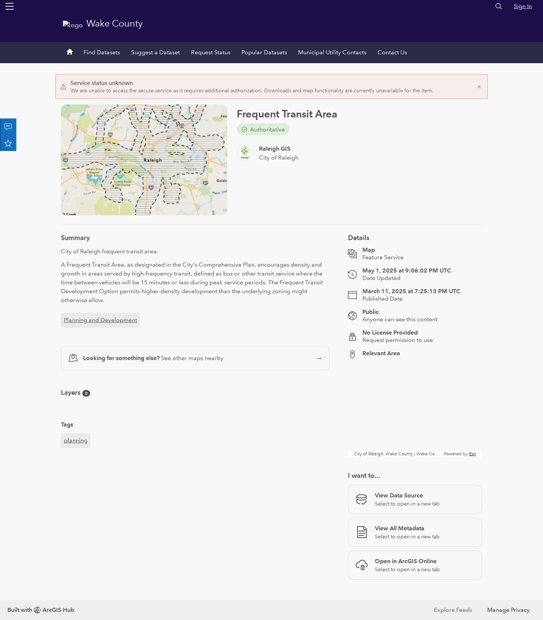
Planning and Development (100, 319)
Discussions (8, 127)
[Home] (69, 52)
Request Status (210, 52)
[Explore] (415, 411)
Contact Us (392, 52)
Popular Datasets (264, 52)
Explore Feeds (453, 609)
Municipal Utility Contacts (332, 52)
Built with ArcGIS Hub (40, 609)
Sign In (523, 6)
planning (76, 440)
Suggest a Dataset (155, 52)
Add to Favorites (8, 143)
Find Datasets (101, 52)
